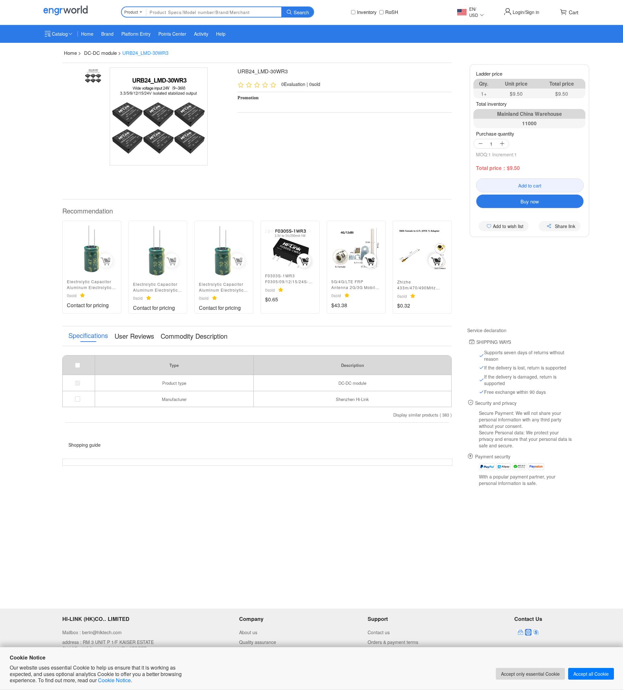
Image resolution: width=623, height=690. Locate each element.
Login (518, 12)
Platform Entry (136, 33)
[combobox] (133, 12)
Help (221, 33)
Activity (201, 33)
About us (248, 632)
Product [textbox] (131, 12)
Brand (107, 33)
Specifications (88, 335)
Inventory (367, 11)
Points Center (172, 33)
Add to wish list (507, 226)
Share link (565, 226)
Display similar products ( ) (422, 415)
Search (301, 12)
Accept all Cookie (591, 674)
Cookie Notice (114, 680)
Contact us (379, 632)
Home (87, 33)
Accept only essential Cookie (530, 674)
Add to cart (529, 185)
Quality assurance (257, 642)
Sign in (532, 12)
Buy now (529, 201)
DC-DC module (100, 52)
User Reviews (134, 336)
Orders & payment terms (393, 642)
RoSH (391, 11)
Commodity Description (194, 336)
